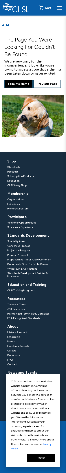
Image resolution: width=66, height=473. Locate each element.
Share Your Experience (20, 227)
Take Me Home (18, 84)
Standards (13, 167)
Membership (18, 193)
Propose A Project (17, 255)
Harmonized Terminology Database (28, 313)
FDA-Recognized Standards (23, 318)
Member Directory (17, 208)
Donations (13, 355)
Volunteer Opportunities (21, 222)
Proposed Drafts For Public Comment (29, 259)
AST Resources (16, 309)
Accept (41, 457)
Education (13, 180)
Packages (13, 171)
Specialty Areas (16, 241)
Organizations (15, 199)
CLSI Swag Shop (17, 185)
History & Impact (17, 332)
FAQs (10, 359)
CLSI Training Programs (21, 290)
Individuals (13, 204)
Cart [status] (47, 8)
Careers (11, 350)
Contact (12, 364)
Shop (11, 161)
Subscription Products (20, 176)
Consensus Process (18, 245)
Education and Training (26, 284)
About (12, 326)
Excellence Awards (18, 346)
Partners (12, 341)
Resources (16, 298)
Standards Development (28, 235)
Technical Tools (16, 304)
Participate (17, 217)
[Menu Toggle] (59, 8)
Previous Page (47, 84)
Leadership (13, 336)
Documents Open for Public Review (27, 264)
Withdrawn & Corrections (22, 268)
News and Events (22, 372)
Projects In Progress (18, 250)
